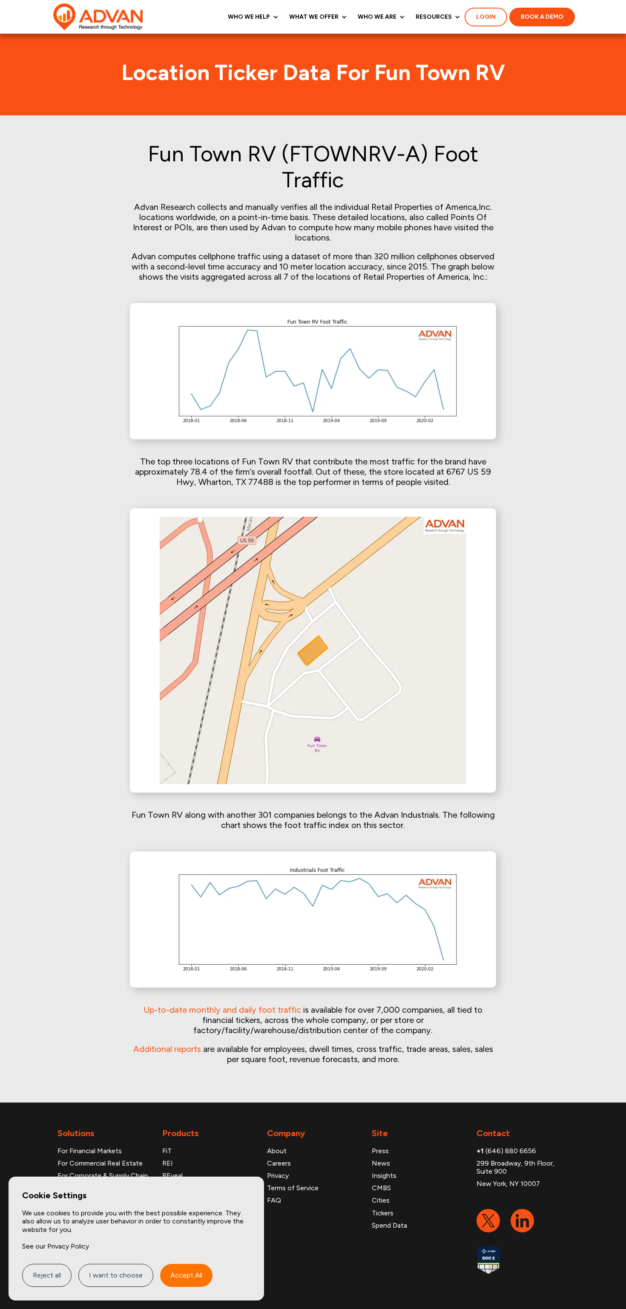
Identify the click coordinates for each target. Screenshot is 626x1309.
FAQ (274, 1200)
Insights (384, 1176)
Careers (279, 1163)
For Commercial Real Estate (100, 1163)
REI (167, 1163)
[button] (252, 17)
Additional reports (167, 1049)
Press (380, 1151)
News (381, 1163)
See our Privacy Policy (55, 1246)
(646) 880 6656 (506, 1151)
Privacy (278, 1176)
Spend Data (389, 1225)
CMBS (381, 1188)
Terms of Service (293, 1188)
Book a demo (542, 16)
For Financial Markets (89, 1151)
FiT (167, 1151)
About (277, 1151)
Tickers (382, 1213)
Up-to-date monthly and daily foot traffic (222, 1010)
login (486, 16)
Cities (381, 1200)
